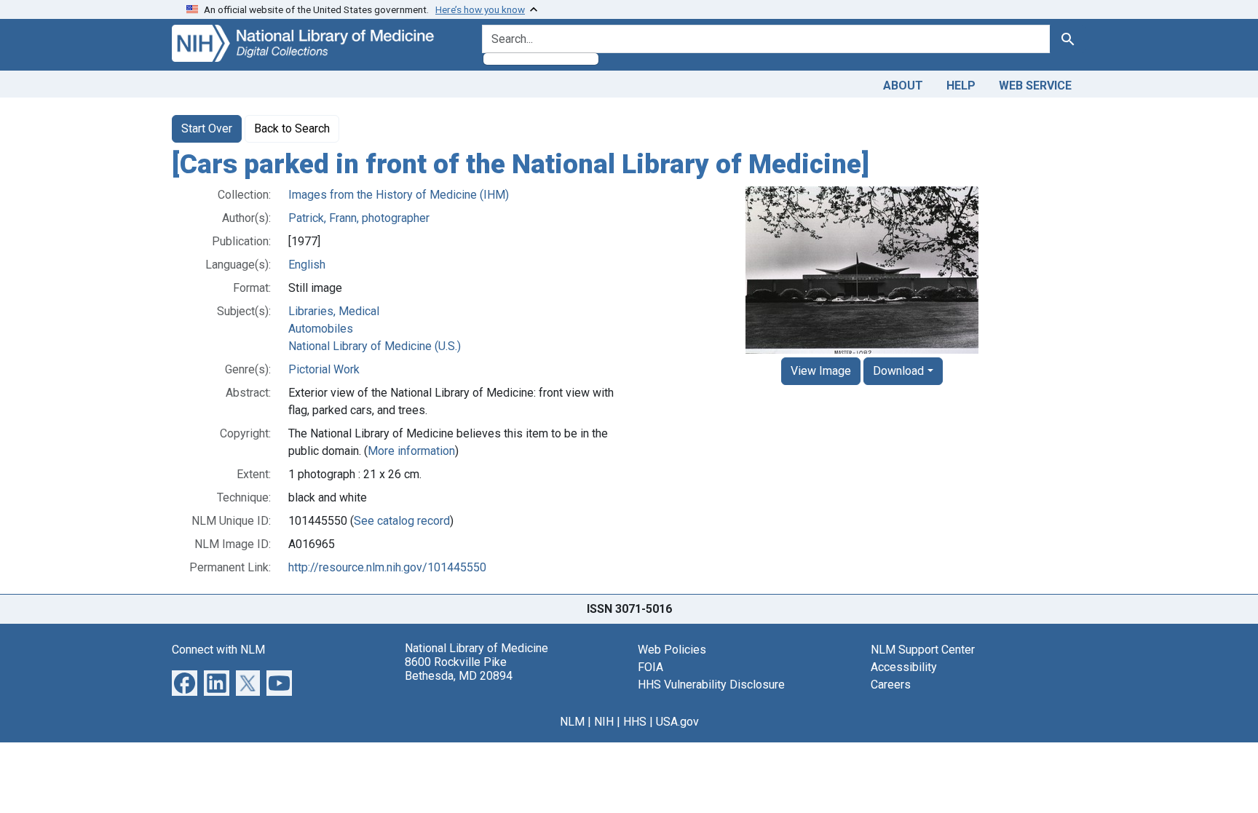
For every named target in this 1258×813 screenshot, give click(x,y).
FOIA (650, 667)
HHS (634, 722)
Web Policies (672, 650)
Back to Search (292, 128)
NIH (604, 722)
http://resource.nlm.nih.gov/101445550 (387, 567)
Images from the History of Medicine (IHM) (398, 195)
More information (411, 451)
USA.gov (677, 722)
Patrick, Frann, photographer (359, 218)
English (306, 264)
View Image (821, 371)
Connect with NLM (218, 650)
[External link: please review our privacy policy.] (184, 682)
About (903, 85)
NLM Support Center (923, 650)
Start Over (206, 128)
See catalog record (402, 521)
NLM (572, 722)
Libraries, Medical (333, 311)
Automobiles (320, 329)
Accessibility (904, 667)
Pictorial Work (324, 369)
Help (961, 85)
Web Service (1035, 85)
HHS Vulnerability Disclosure (711, 684)
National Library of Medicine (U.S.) (374, 346)
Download (898, 371)
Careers (891, 684)
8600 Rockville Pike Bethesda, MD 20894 (459, 669)
